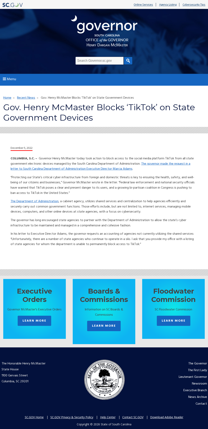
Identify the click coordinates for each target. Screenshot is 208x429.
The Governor (197, 363)
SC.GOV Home (34, 417)
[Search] (128, 61)
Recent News (26, 97)
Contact (201, 403)
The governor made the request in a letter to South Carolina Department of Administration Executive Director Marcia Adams (100, 166)
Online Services (143, 4)
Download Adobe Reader (166, 417)
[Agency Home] (104, 32)
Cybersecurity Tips (194, 4)
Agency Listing (168, 4)
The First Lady (197, 370)
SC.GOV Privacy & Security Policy (71, 417)
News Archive (197, 397)
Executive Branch (195, 390)
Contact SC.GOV (132, 417)
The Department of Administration (34, 201)
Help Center (108, 417)
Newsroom (199, 383)
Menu (11, 79)
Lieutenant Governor (193, 377)
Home (7, 97)
